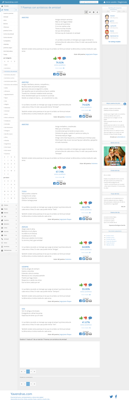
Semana (113, 11)
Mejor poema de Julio (113, 103)
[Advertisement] (37, 32)
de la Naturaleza (8, 51)
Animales (7, 124)
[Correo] (61, 75)
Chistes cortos (110, 235)
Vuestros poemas (8, 13)
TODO (24, 191)
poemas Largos (7, 47)
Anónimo (68, 117)
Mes (119, 11)
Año (124, 11)
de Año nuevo (9, 134)
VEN (23, 309)
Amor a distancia (9, 117)
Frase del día (115, 194)
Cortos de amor (7, 37)
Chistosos (6, 27)
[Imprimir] (64, 75)
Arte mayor (8, 147)
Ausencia (7, 153)
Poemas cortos (110, 237)
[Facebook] (54, 75)
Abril (6, 65)
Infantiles (6, 44)
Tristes (5, 54)
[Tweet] (57, 75)
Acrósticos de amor (10, 75)
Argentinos (8, 144)
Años (6, 137)
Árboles (7, 140)
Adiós (6, 88)
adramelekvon (121, 137)
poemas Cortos (7, 30)
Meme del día (115, 143)
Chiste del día (115, 170)
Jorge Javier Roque (91, 54)
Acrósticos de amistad (11, 71)
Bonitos (5, 24)
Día (108, 11)
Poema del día (115, 212)
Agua (6, 98)
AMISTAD (25, 17)
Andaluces (7, 121)
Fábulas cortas (110, 245)
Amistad (5, 17)
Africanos (7, 91)
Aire (6, 101)
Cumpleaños (7, 41)
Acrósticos (7, 68)
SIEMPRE (25, 267)
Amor (5, 20)
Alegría (6, 104)
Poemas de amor (110, 239)
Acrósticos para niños (11, 81)
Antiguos (7, 130)
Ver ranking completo (115, 41)
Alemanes (7, 107)
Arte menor (8, 150)
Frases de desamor (111, 241)
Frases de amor (110, 243)
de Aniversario (9, 127)
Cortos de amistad (8, 34)
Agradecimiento (9, 94)
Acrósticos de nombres (11, 84)
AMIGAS (25, 227)
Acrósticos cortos (9, 78)
